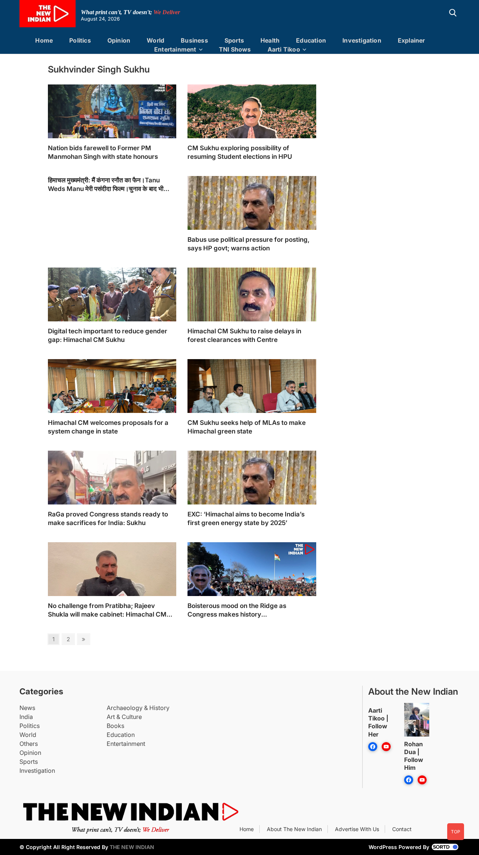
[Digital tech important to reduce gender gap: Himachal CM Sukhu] (112, 310)
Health (270, 40)
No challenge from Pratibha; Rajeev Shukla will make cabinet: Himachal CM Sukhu (107, 610)
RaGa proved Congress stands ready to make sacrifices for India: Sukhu (108, 518)
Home (44, 40)
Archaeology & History (138, 708)
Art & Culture (124, 716)
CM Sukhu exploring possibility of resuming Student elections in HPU (239, 152)
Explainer (411, 40)
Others (28, 743)
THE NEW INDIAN (132, 847)
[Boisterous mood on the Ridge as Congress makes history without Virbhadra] (251, 585)
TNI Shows (235, 49)
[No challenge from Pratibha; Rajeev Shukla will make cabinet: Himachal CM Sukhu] (112, 586)
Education (311, 40)
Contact (402, 829)
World (155, 40)
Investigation (361, 40)
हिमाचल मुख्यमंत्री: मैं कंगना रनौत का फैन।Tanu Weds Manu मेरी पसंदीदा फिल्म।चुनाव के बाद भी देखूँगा (106, 184)
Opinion (118, 40)
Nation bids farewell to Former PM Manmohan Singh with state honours (103, 152)
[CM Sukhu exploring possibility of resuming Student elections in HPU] (251, 127)
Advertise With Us (357, 829)
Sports (234, 40)
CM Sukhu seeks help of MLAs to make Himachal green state (246, 427)
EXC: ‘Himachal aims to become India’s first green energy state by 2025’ (246, 518)
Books (115, 725)
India (26, 716)
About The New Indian (294, 829)
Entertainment (175, 49)
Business (194, 40)
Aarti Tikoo (284, 49)
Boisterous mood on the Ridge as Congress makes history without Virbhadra (236, 610)
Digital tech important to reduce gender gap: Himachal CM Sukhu (107, 335)
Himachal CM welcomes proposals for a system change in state (108, 427)
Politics (80, 40)
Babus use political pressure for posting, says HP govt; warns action (248, 244)
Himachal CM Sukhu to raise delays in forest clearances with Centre (244, 335)
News (27, 708)
